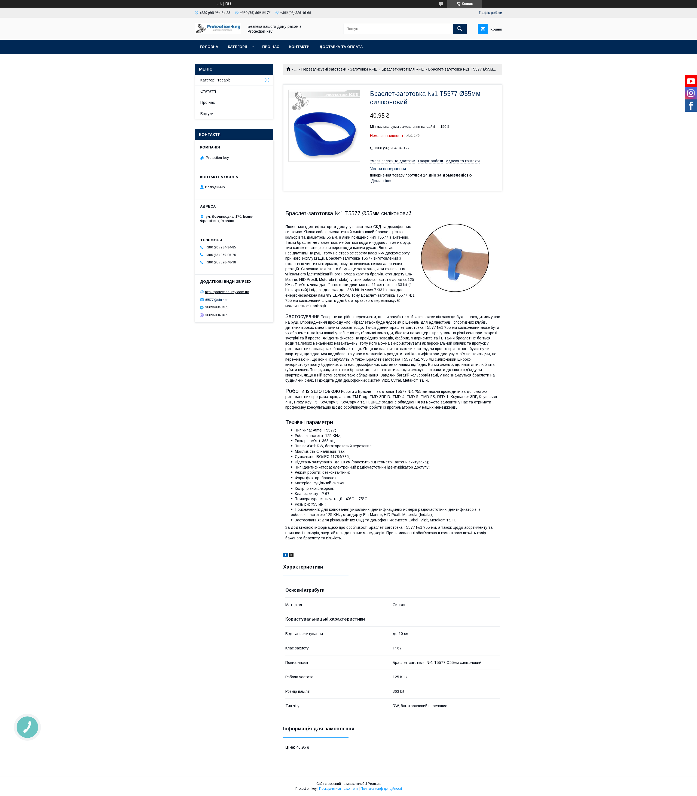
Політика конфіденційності (381, 789)
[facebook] (285, 556)
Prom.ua (374, 784)
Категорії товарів (215, 80)
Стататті (208, 91)
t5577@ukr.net (216, 299)
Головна (209, 47)
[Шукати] (460, 29)
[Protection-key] (218, 33)
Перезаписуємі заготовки (323, 69)
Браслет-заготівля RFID (403, 69)
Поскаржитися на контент (338, 789)
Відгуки (206, 113)
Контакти (299, 47)
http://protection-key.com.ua (227, 292)
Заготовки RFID (364, 69)
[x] (291, 556)
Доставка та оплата (341, 47)
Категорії (237, 47)
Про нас (270, 47)
